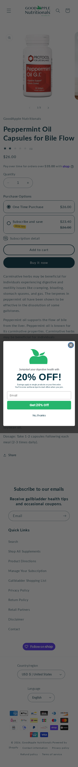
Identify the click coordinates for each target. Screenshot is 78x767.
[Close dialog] (71, 345)
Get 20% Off (39, 405)
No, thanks (39, 415)
